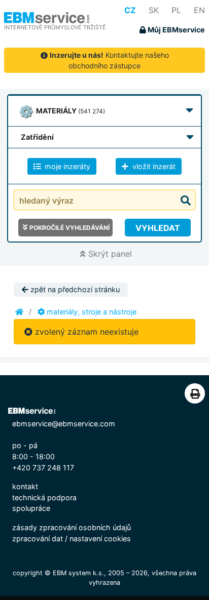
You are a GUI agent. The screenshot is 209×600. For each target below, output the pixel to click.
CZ (130, 10)
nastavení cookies (100, 538)
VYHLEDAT (157, 228)
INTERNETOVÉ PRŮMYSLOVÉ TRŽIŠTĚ (55, 27)
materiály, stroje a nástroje (90, 311)
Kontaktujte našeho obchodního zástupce (109, 60)
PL (176, 10)
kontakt (25, 486)
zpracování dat (37, 538)
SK (154, 10)
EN (199, 10)
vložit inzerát (153, 166)
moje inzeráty (66, 166)
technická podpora (44, 497)
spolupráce (31, 508)
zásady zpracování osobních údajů (71, 527)
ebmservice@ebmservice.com (63, 423)
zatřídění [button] (37, 137)
